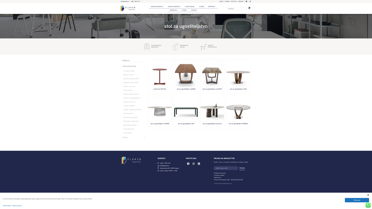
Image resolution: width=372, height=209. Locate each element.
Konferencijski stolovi (131, 94)
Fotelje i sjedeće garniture (133, 110)
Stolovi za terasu (129, 102)
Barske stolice (129, 75)
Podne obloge (189, 6)
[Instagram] (193, 163)
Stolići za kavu (129, 113)
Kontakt (194, 10)
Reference (211, 6)
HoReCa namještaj (174, 6)
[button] (368, 195)
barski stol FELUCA (160, 89)
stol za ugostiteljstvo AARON (186, 89)
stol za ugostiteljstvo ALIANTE (212, 89)
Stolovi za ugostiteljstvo (132, 98)
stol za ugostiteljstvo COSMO (159, 124)
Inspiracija (173, 10)
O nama (184, 10)
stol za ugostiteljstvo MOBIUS (238, 124)
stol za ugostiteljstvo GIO (186, 124)
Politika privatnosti (17, 205)
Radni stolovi (128, 90)
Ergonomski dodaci (130, 125)
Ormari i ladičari (129, 106)
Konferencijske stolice (131, 79)
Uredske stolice (129, 71)
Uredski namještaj (157, 6)
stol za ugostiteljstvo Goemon (212, 124)
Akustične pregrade (130, 117)
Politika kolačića (7, 205)
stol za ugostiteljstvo (186, 26)
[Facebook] (188, 163)
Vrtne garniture (129, 129)
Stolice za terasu (129, 86)
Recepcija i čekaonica (131, 121)
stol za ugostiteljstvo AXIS (238, 89)
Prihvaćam (357, 200)
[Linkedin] (198, 163)
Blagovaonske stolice (131, 83)
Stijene (201, 6)
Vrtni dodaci (128, 133)
